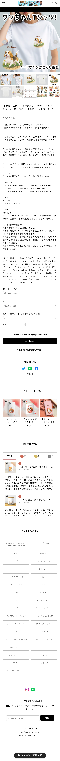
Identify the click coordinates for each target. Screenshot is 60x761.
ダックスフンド (16, 585)
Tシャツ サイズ (10, 289)
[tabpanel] (30, 42)
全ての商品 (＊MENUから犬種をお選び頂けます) (16, 544)
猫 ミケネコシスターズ (16, 671)
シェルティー (44, 631)
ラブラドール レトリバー (16, 624)
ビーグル (16, 600)
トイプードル (44, 543)
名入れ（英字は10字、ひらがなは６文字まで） (22, 314)
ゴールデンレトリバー (43, 608)
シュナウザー (16, 569)
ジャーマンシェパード (43, 639)
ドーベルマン (44, 655)
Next (55, 42)
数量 (5, 324)
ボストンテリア (16, 647)
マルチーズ (44, 592)
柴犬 (43, 577)
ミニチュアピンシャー (43, 624)
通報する (30, 374)
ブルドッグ (44, 663)
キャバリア (44, 553)
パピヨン (16, 592)
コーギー (16, 608)
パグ (43, 585)
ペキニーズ (16, 663)
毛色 (5, 301)
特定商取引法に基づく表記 (30, 732)
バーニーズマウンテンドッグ (16, 639)
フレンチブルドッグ (16, 577)
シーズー (16, 561)
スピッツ (16, 631)
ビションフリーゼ (44, 600)
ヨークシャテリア (44, 561)
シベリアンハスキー (16, 655)
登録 (47, 718)
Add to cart (30, 341)
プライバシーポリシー (30, 728)
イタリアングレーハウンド (16, 616)
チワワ (16, 553)
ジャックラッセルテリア (44, 616)
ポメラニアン (44, 569)
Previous (4, 42)
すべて (9, 456)
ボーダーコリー (44, 647)
